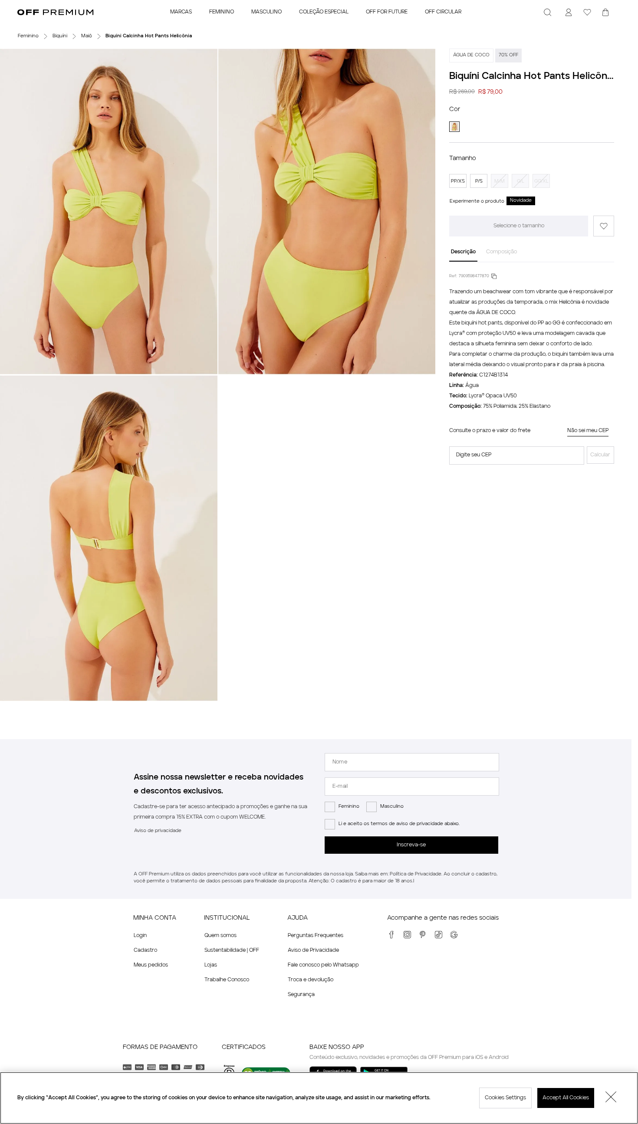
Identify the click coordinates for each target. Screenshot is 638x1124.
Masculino (392, 806)
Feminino (349, 806)
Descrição (463, 252)
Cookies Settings (505, 1098)
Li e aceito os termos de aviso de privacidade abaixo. (399, 824)
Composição (501, 252)
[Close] (611, 1098)
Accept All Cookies (566, 1098)
